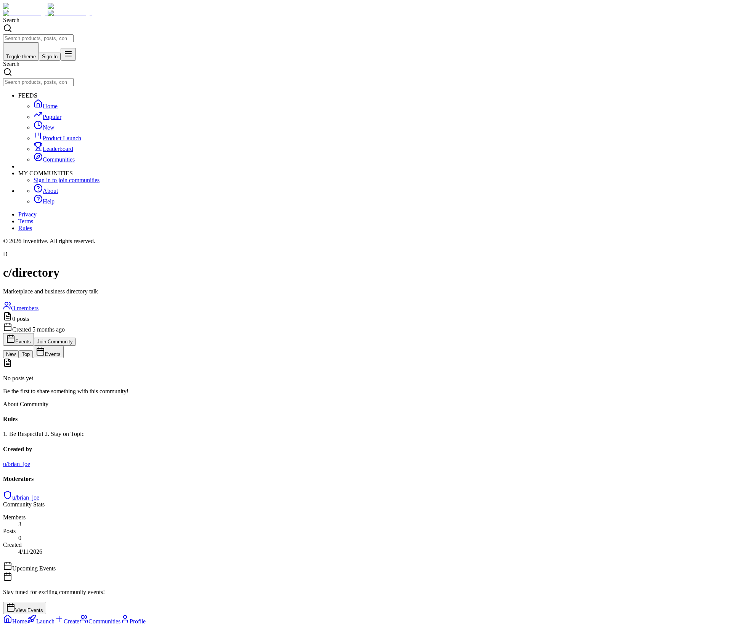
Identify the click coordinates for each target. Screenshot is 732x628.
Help (49, 201)
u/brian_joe (25, 497)
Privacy (27, 214)
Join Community (55, 341)
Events (23, 341)
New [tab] (11, 354)
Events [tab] (53, 354)
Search (11, 20)
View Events (29, 610)
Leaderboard (58, 149)
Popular (52, 117)
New (49, 127)
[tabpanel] (366, 376)
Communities (59, 159)
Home (50, 106)
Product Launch (62, 138)
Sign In (50, 56)
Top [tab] (26, 354)
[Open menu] (68, 54)
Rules (25, 228)
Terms (25, 221)
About (50, 190)
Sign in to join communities (67, 180)
